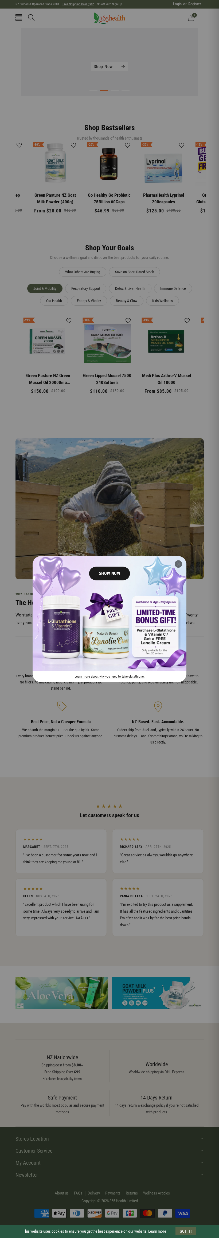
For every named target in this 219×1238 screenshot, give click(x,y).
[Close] (178, 564)
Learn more (157, 1231)
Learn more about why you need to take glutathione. (109, 676)
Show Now (109, 573)
